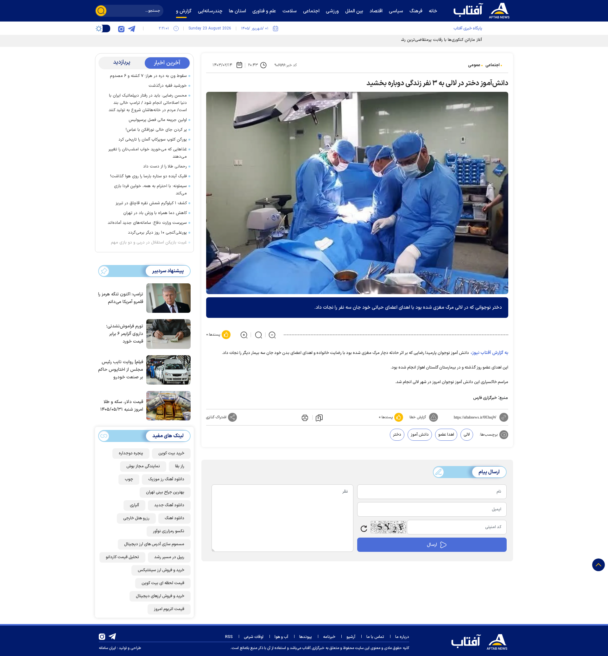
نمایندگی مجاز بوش (143, 466)
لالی (467, 435)
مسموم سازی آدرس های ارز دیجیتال (154, 544)
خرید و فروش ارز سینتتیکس (161, 570)
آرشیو (350, 637)
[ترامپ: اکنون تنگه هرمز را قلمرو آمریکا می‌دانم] (167, 297)
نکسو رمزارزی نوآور (168, 531)
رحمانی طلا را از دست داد (165, 166)
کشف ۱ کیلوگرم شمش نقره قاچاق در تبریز (151, 203)
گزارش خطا (417, 417)
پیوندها (305, 637)
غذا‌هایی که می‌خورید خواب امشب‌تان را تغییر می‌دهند (147, 153)
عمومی (474, 65)
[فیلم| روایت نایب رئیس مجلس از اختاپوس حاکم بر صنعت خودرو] (167, 369)
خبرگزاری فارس (485, 398)
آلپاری (134, 505)
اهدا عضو (446, 435)
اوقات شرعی (253, 637)
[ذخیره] (319, 417)
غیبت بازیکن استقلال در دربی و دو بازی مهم (149, 242)
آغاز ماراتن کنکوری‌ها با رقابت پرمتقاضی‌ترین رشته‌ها (438, 40)
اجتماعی (492, 65)
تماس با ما (375, 637)
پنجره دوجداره (131, 453)
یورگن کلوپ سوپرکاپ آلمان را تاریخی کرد (152, 139)
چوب (129, 479)
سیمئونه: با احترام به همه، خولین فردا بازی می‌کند (150, 190)
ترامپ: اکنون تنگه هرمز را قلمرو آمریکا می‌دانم (120, 298)
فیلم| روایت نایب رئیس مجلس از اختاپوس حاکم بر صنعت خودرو (120, 370)
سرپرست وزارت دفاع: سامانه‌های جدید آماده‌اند (147, 223)
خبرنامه (329, 637)
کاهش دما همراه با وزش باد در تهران (155, 213)
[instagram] (121, 28)
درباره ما (402, 637)
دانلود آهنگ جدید (169, 505)
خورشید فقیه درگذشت (168, 86)
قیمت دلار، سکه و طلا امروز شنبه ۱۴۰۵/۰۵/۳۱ (121, 406)
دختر (397, 435)
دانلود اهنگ (174, 518)
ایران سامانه (107, 648)
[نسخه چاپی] (304, 417)
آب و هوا (281, 637)
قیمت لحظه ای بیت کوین (163, 583)
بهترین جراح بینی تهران (165, 492)
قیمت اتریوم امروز (169, 609)
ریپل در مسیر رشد (169, 557)
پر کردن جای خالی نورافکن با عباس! (156, 130)
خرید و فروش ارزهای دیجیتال (160, 596)
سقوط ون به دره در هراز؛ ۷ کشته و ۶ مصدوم (148, 76)
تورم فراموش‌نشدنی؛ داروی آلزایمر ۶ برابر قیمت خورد (124, 334)
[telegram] (131, 28)
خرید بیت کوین (171, 453)
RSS (229, 637)
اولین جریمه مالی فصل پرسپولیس (158, 120)
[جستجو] (101, 10)
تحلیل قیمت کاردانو (122, 557)
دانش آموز (420, 435)
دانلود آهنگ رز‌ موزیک (166, 479)
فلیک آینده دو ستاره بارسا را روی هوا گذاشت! (148, 176)
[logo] (483, 10)
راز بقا (179, 466)
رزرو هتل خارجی (136, 518)
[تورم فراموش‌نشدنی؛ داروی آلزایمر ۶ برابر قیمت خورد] (167, 333)
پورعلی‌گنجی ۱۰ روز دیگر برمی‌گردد (157, 233)
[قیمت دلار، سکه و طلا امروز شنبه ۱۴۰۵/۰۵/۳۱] (167, 405)
